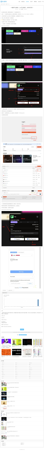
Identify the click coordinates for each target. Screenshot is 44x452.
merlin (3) (3, 376)
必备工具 (39, 1)
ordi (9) (16, 364)
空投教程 (27, 1)
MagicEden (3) (3, 374)
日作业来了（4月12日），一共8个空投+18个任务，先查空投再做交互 (37, 357)
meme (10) (3, 364)
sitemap (24, 449)
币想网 (4, 1)
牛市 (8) (2, 366)
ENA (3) (16, 376)
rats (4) (16, 371)
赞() (22, 329)
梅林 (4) (2, 371)
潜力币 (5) (3, 369)
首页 (19, 1)
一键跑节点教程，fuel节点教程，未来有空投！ (22, 7)
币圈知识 (35, 1)
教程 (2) (30, 376)
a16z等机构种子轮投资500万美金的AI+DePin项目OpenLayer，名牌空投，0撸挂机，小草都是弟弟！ (6, 347)
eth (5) (16, 369)
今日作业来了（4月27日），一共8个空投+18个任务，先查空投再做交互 (37, 347)
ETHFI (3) (16, 374)
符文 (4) (30, 371)
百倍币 (31, 1)
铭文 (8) (16, 366)
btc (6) (29, 366)
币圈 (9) (30, 364)
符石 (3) (30, 374)
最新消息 (23, 1)
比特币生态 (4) (30, 369)
